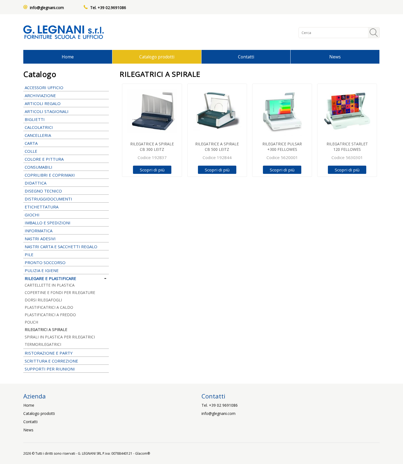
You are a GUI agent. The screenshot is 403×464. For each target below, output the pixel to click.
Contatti (246, 57)
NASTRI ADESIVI (40, 238)
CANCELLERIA (38, 135)
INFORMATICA (38, 230)
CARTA (31, 143)
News (335, 57)
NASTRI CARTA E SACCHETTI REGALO (61, 246)
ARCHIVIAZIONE (40, 95)
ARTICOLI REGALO (43, 103)
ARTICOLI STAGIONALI (47, 111)
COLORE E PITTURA (44, 159)
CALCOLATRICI (39, 127)
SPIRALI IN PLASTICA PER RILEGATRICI (60, 336)
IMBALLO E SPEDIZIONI (47, 222)
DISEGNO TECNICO (43, 191)
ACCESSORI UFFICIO (44, 87)
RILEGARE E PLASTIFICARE (50, 278)
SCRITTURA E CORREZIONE (51, 361)
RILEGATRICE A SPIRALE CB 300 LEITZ (152, 146)
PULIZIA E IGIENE (42, 270)
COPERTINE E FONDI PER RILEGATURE (60, 292)
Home (68, 57)
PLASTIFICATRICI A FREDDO (50, 314)
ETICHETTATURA (41, 207)
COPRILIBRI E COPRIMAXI (50, 175)
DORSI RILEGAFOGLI (43, 299)
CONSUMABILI (38, 167)
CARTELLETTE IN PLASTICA (50, 285)
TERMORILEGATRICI (43, 344)
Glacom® (142, 453)
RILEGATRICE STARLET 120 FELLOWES (347, 146)
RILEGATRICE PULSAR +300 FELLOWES (282, 146)
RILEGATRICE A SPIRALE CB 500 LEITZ (217, 146)
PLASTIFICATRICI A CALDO (49, 307)
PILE (29, 254)
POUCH (31, 322)
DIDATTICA (35, 183)
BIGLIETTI (35, 119)
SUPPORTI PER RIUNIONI (50, 369)
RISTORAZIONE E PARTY (49, 353)
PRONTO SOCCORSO (45, 262)
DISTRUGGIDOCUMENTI (48, 199)
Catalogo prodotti (156, 57)
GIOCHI (32, 214)
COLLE (31, 151)
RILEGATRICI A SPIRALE (46, 329)
